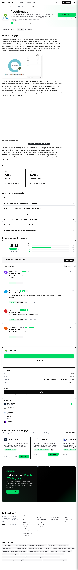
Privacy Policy (56, 566)
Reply (25, 282)
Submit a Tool (68, 519)
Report (35, 282)
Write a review (69, 260)
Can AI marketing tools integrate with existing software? (20, 230)
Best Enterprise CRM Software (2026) (54, 554)
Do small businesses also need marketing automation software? (22, 208)
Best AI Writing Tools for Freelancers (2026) (61, 551)
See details (23, 456)
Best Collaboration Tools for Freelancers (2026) (32, 554)
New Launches (37, 2)
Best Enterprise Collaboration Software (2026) (14, 557)
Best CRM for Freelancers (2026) (10, 554)
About (66, 517)
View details (20, 282)
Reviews (20, 29)
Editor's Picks (54, 519)
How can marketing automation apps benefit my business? (20, 203)
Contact (67, 522)
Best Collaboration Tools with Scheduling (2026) (14, 545)
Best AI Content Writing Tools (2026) (32, 560)
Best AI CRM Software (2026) (34, 557)
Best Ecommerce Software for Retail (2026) (63, 548)
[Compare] (5, 456)
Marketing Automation (26, 525)
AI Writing (39, 522)
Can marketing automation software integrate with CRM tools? (22, 214)
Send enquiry (39, 392)
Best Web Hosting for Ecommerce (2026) (38, 551)
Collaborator (72, 439)
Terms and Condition (66, 566)
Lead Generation (41, 519)
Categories (21, 2)
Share (72, 18)
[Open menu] (74, 2)
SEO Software (26, 528)
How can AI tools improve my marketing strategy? (18, 225)
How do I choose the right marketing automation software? (21, 219)
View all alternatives (69, 432)
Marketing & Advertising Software (21, 6)
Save (63, 18)
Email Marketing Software (10, 449)
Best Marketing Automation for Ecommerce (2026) (14, 551)
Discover (28, 2)
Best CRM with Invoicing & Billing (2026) (37, 545)
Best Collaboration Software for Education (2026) (14, 548)
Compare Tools (55, 517)
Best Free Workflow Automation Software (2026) (55, 560)
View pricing (39, 360)
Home (3, 6)
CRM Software (26, 516)
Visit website (39, 356)
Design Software (27, 530)
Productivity (40, 526)
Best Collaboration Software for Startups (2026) (40, 548)
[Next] (73, 447)
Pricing (13, 29)
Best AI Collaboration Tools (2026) (51, 557)
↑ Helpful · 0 (12, 282)
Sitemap (74, 566)
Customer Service (27, 533)
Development (40, 524)
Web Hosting (40, 517)
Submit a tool (66, 2)
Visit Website (66, 15)
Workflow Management (40, 529)
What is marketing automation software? (15, 198)
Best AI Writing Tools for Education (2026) (58, 545)
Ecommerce (40, 514)
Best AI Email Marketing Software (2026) (12, 560)
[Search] (52, 2)
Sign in (58, 2)
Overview (6, 29)
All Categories (68, 514)
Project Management (26, 519)
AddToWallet (43, 439)
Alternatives (28, 29)
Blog (44, 2)
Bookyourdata (13, 439)
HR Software (26, 535)
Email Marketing (27, 522)
